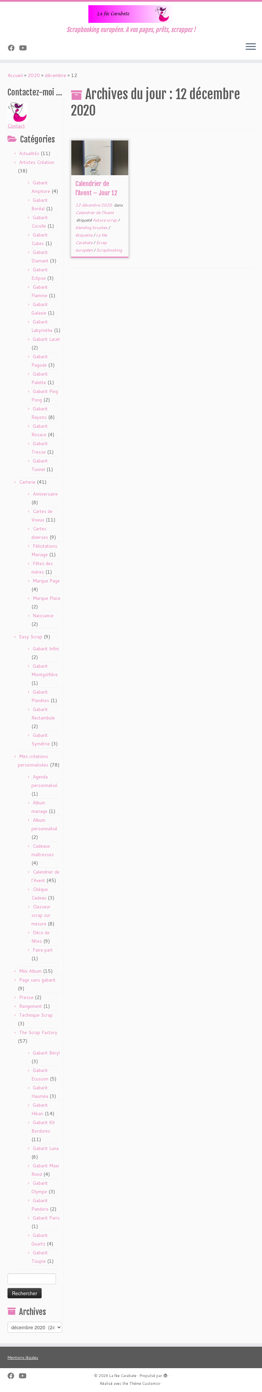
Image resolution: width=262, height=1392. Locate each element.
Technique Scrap (36, 1015)
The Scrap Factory (38, 1032)
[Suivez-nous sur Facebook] (13, 47)
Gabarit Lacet (46, 339)
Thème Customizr (144, 1383)
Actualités (29, 153)
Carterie (27, 482)
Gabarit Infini (46, 649)
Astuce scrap (105, 220)
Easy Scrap (30, 637)
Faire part (43, 950)
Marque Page (46, 581)
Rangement (30, 1006)
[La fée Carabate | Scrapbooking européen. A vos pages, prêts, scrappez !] (131, 14)
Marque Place (46, 598)
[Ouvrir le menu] (251, 47)
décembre (55, 75)
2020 (34, 75)
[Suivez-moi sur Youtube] (25, 47)
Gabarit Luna (46, 1148)
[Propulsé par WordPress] (165, 1374)
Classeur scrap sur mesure (40, 915)
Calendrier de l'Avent (94, 212)
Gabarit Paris (46, 1218)
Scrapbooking (109, 250)
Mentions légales (23, 1357)
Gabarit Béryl (46, 1053)
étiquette (84, 235)
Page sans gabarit (37, 980)
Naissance (43, 615)
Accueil (15, 75)
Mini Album (30, 971)
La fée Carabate (122, 1375)
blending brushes (91, 227)
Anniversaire (45, 494)
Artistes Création (36, 162)
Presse (26, 997)
